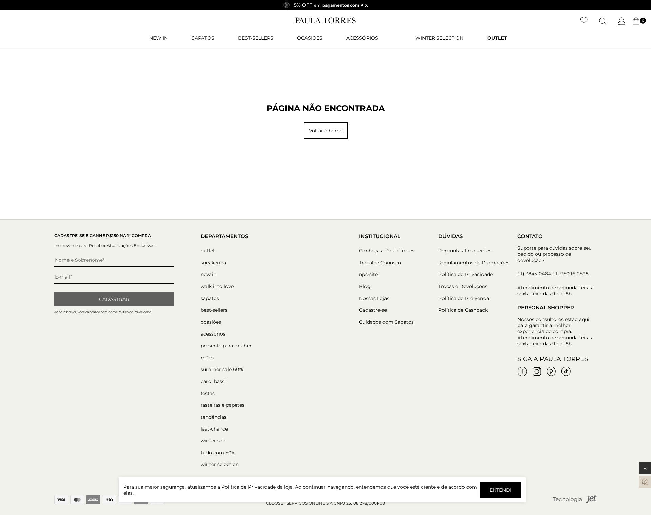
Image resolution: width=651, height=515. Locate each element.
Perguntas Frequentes (464, 251)
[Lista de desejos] (584, 21)
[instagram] (536, 371)
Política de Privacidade (465, 274)
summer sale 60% (222, 369)
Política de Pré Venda (463, 298)
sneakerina (213, 263)
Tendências (213, 417)
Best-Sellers (255, 38)
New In (158, 38)
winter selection (439, 38)
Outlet (497, 38)
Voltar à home (325, 131)
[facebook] (522, 371)
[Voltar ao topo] (645, 468)
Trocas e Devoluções (462, 286)
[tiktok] (566, 371)
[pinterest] (551, 371)
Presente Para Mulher (226, 346)
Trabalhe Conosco (380, 263)
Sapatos (203, 38)
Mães (207, 358)
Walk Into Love (217, 286)
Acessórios (362, 38)
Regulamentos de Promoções (473, 263)
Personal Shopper (545, 307)
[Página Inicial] (325, 22)
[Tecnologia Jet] (575, 501)
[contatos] (645, 482)
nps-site (368, 274)
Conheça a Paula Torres (386, 251)
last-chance (214, 429)
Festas (208, 393)
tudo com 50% (218, 453)
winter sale (213, 441)
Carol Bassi (213, 381)
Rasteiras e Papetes (222, 405)
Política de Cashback (463, 310)
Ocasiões (309, 38)
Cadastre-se (373, 310)
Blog (365, 286)
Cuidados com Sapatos (386, 322)
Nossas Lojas (374, 298)
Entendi (500, 490)
